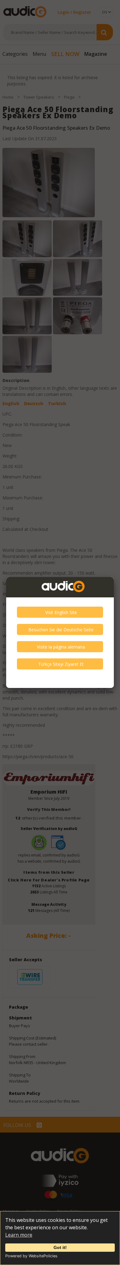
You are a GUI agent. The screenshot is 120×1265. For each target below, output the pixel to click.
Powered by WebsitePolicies (31, 1256)
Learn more (18, 1234)
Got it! (60, 1247)
